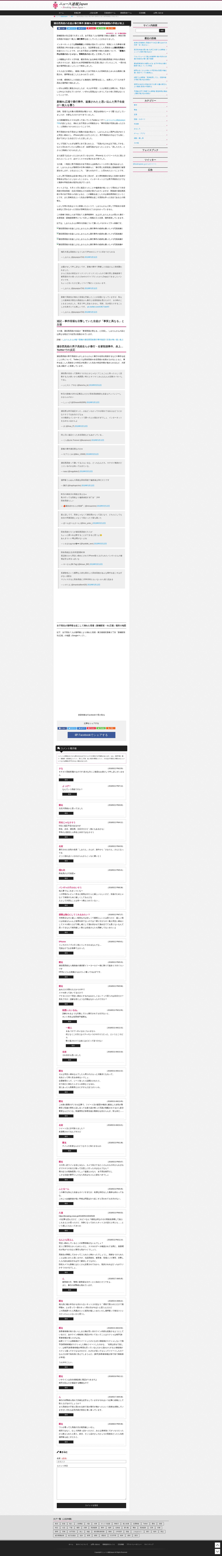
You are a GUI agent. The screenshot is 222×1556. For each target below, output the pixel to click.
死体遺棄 (94, 1527)
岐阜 (121, 1535)
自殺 (160, 1524)
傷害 (78, 1527)
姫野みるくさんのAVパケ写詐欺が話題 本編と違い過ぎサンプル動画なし (150, 71)
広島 (151, 1527)
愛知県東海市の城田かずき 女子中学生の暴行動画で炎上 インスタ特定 (150, 65)
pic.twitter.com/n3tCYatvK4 (98, 307)
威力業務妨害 (59, 1535)
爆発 (95, 1535)
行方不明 (113, 1535)
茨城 (63, 1531)
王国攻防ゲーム (110, 13)
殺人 (70, 1524)
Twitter (145, 1524)
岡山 (162, 1531)
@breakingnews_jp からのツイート (145, 164)
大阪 (88, 1524)
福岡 (109, 1527)
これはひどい (137, 1531)
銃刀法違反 (72, 1535)
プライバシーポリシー (134, 1544)
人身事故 (80, 1524)
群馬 (88, 1535)
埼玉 (56, 1527)
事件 (135, 105)
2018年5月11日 (91, 257)
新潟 (136, 1535)
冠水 (81, 1535)
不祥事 (136, 124)
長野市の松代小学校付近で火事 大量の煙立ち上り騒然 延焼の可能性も (150, 85)
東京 (56, 1524)
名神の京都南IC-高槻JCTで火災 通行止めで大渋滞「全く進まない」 (150, 44)
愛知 (153, 1524)
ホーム (61, 13)
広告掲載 (142, 13)
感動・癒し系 (139, 138)
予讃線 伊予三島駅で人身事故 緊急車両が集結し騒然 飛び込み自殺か (150, 92)
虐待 (128, 1535)
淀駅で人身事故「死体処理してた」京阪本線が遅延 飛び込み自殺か (150, 78)
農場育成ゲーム (126, 13)
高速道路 (143, 1527)
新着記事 (77, 13)
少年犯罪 (119, 1531)
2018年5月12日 (93, 402)
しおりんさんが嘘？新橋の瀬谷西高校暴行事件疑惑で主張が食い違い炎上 (92, 340)
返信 (66, 780)
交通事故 (136, 1524)
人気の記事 (94, 13)
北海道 (117, 1527)
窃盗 (127, 1531)
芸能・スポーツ (139, 119)
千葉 (70, 1527)
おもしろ (137, 129)
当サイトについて (82, 1544)
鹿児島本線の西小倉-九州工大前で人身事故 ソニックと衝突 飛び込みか (150, 51)
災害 (135, 114)
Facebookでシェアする (93, 734)
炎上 (81, 1531)
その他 (136, 143)
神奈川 (116, 1524)
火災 (63, 1527)
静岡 (56, 1531)
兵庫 (85, 1527)
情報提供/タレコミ (109, 1544)
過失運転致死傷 (99, 1531)
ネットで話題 (105, 1524)
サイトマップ (148, 1544)
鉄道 (63, 1524)
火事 (95, 1524)
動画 (110, 1531)
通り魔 (126, 1527)
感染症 (103, 1535)
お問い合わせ (158, 13)
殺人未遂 (126, 1524)
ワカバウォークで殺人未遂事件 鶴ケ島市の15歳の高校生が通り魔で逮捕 (150, 58)
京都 (158, 1527)
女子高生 (72, 1531)
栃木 (154, 1531)
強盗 (88, 1531)
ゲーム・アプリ (139, 133)
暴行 (147, 1531)
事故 (135, 110)
